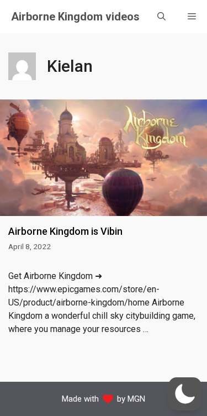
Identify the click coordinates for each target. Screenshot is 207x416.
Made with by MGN (104, 399)
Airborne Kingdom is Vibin (65, 231)
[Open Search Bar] (161, 16)
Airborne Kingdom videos (75, 16)
